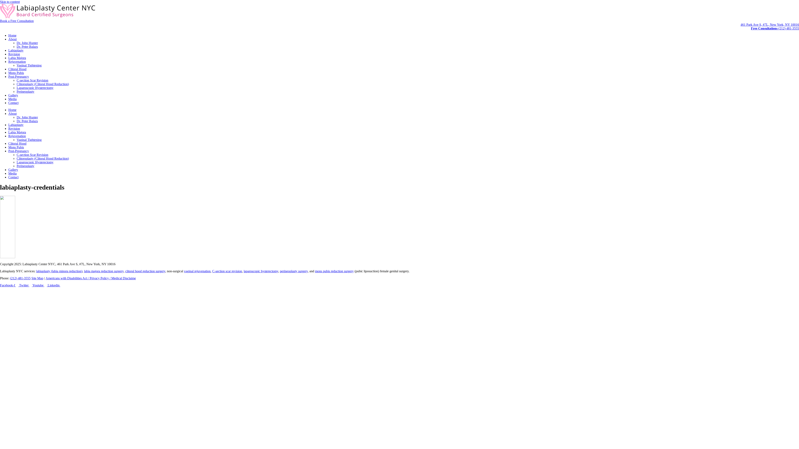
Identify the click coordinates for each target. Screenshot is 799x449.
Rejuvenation (17, 61)
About (12, 39)
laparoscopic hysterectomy (261, 271)
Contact (13, 103)
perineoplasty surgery (294, 271)
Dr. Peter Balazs (27, 46)
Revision (14, 54)
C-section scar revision (227, 271)
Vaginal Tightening (29, 65)
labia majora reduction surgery (104, 271)
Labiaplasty (16, 50)
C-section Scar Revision (32, 80)
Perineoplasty (25, 91)
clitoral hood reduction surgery (145, 271)
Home (12, 35)
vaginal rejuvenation (197, 271)
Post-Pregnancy (18, 76)
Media (12, 99)
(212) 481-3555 (20, 278)
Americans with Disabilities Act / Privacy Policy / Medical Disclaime (91, 278)
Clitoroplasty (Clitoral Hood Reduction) (43, 84)
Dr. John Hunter (27, 43)
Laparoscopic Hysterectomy (35, 88)
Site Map (37, 278)
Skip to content (10, 2)
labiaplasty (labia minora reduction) (59, 271)
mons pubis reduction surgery (334, 271)
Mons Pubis (16, 73)
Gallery (13, 95)
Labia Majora (17, 58)
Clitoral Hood (17, 69)
